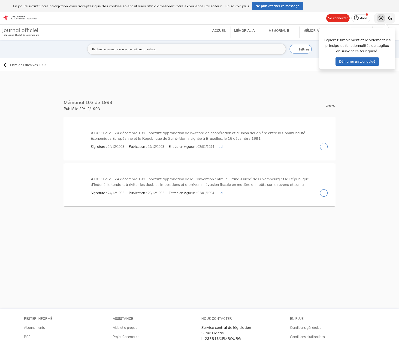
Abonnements (34, 328)
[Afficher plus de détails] (324, 146)
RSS (27, 337)
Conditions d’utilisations (307, 337)
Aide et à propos (125, 328)
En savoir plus (237, 6)
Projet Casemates (126, 337)
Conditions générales (305, 328)
